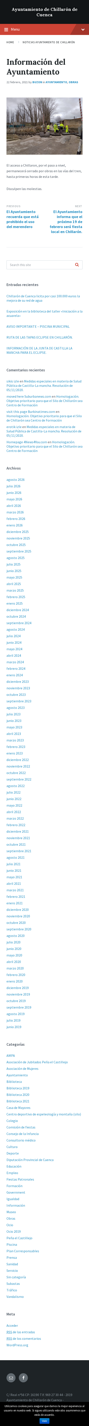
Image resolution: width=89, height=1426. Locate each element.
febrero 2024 (15, 668)
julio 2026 (13, 486)
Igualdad (12, 1199)
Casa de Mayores (18, 1107)
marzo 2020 (15, 968)
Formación (14, 1186)
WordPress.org (17, 1345)
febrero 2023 (15, 746)
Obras (73, 82)
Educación (13, 1166)
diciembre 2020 (17, 909)
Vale (44, 1421)
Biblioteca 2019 (17, 1088)
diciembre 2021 (17, 831)
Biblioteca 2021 (17, 1101)
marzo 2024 (15, 662)
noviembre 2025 (18, 538)
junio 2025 (13, 571)
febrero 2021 (15, 896)
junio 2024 (13, 642)
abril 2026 (13, 505)
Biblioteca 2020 (17, 1094)
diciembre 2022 (17, 760)
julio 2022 (13, 792)
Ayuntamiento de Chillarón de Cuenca (45, 12)
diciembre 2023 (17, 681)
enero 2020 (14, 981)
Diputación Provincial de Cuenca (30, 1160)
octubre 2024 (16, 616)
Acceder (12, 1325)
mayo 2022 (14, 805)
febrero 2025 (15, 597)
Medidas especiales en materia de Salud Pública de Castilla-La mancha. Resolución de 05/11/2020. (43, 385)
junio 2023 (13, 720)
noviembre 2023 (18, 688)
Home (10, 42)
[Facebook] (23, 1377)
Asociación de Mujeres (22, 1068)
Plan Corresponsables (22, 1251)
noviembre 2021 (18, 838)
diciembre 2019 (17, 988)
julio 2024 (13, 636)
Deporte (12, 1153)
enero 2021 (14, 903)
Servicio (12, 1270)
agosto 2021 (15, 857)
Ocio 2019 (13, 1231)
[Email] (11, 1377)
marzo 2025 (15, 590)
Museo (11, 1212)
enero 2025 (14, 603)
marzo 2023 (15, 740)
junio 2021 (13, 870)
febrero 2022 (15, 825)
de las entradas (20, 1332)
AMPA (10, 1055)
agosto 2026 (15, 479)
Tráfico (11, 1290)
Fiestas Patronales (20, 1179)
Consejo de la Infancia (22, 1134)
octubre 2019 (16, 1001)
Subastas (13, 1283)
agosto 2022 (15, 786)
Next (78, 206)
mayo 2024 (14, 649)
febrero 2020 (15, 975)
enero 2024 (14, 675)
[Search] (77, 265)
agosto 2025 (15, 558)
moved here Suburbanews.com (28, 396)
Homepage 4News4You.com (26, 442)
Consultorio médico (21, 1140)
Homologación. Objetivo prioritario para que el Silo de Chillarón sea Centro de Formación (44, 400)
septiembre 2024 (18, 623)
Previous (13, 206)
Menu (15, 29)
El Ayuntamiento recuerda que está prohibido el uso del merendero (22, 219)
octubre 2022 (16, 773)
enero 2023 (14, 753)
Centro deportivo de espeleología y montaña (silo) (43, 1114)
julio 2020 (13, 942)
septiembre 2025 (18, 551)
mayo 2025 (14, 577)
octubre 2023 (16, 694)
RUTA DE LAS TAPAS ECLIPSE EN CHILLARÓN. (39, 337)
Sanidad (12, 1264)
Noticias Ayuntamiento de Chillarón (49, 42)
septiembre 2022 (18, 779)
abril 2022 (13, 812)
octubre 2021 (16, 844)
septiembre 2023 (18, 701)
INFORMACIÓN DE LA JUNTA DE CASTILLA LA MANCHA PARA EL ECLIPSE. (39, 350)
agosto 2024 (15, 629)
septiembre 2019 (18, 1007)
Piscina (11, 1244)
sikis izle (12, 381)
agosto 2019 (15, 1014)
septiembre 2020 (18, 929)
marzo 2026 (15, 512)
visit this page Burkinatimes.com (30, 411)
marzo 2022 (15, 818)
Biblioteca (14, 1081)
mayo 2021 (14, 877)
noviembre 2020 (18, 916)
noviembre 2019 (18, 994)
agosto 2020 (15, 935)
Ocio (9, 1225)
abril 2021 (13, 883)
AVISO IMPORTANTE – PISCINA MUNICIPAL (38, 326)
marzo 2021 (15, 890)
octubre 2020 (16, 922)
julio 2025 (13, 564)
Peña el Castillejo (19, 1238)
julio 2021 (13, 864)
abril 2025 (13, 584)
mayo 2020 (14, 955)
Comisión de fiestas (20, 1127)
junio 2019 (13, 1027)
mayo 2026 (14, 499)
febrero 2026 (15, 518)
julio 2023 (13, 714)
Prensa (11, 1257)
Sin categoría (16, 1277)
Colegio (12, 1120)
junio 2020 (13, 948)
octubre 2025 (16, 545)
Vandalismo (15, 1296)
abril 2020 (13, 961)
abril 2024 (13, 655)
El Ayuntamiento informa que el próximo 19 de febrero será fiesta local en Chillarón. (66, 221)
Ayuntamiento (56, 82)
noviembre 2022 (18, 766)
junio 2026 (13, 492)
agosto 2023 (15, 707)
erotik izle (14, 427)
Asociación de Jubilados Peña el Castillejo (37, 1062)
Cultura (11, 1147)
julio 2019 (13, 1020)
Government (15, 1192)
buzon (37, 82)
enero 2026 (14, 525)
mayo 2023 (14, 727)
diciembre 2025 (17, 531)
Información (15, 1205)
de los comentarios (23, 1338)
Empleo (12, 1173)
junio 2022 (13, 799)
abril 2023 (13, 733)
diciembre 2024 (17, 610)
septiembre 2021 (18, 851)
